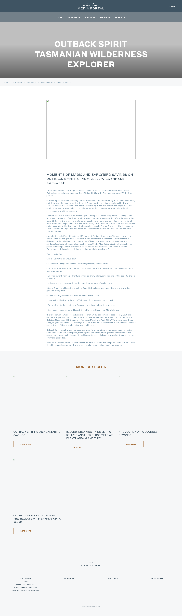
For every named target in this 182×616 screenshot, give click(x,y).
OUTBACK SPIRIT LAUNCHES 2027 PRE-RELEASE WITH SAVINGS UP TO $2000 (37, 518)
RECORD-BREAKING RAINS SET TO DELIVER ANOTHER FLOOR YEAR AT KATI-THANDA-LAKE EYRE (89, 435)
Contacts (120, 17)
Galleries (90, 17)
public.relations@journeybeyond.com (25, 590)
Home (60, 17)
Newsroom (105, 17)
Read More (25, 444)
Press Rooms (73, 17)
